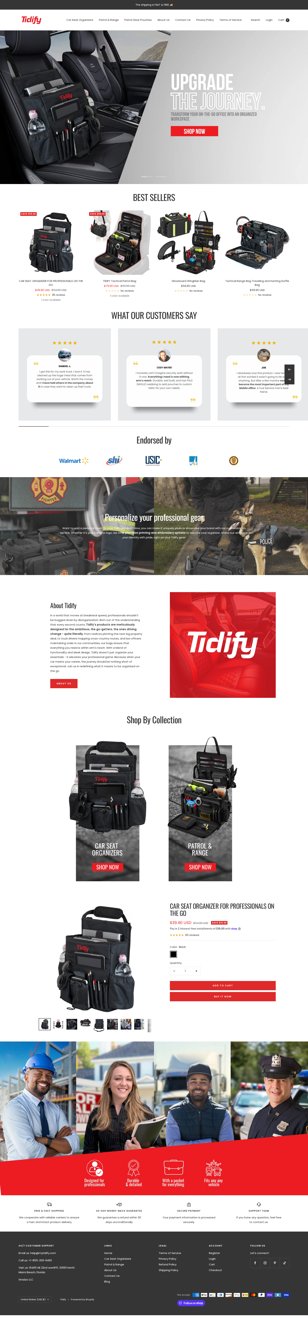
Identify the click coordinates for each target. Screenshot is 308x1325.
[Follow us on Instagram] (265, 1263)
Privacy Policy (205, 20)
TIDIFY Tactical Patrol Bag (119, 281)
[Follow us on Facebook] (255, 1263)
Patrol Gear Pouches (138, 20)
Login (269, 20)
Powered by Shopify (82, 1299)
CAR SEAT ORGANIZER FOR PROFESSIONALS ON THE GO (51, 283)
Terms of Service (230, 20)
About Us (163, 20)
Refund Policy (167, 1264)
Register (214, 1253)
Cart (283, 20)
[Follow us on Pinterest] (275, 1263)
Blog (107, 1281)
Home (108, 1253)
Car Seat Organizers (79, 20)
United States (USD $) (33, 1299)
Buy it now (223, 996)
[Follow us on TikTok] (284, 1263)
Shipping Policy (168, 1270)
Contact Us (183, 20)
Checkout (215, 1270)
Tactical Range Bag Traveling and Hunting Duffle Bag (257, 283)
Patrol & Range (109, 20)
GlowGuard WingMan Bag (188, 281)
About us (64, 683)
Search (255, 20)
